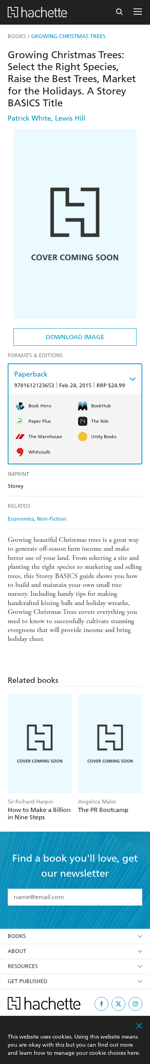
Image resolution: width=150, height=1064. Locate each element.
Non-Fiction (52, 519)
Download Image (75, 337)
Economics (21, 519)
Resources (23, 966)
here (133, 1053)
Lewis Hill (70, 118)
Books (17, 936)
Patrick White (29, 118)
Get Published (27, 981)
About (17, 951)
